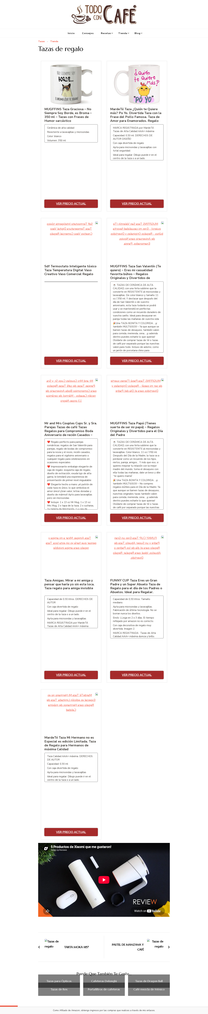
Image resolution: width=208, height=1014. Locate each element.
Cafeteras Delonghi (104, 981)
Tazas (41, 41)
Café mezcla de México (149, 989)
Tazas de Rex (59, 989)
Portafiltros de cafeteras (104, 989)
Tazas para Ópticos (59, 981)
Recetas (106, 33)
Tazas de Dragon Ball (149, 981)
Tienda (122, 33)
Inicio (71, 33)
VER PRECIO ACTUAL (71, 204)
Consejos (88, 33)
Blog (137, 33)
